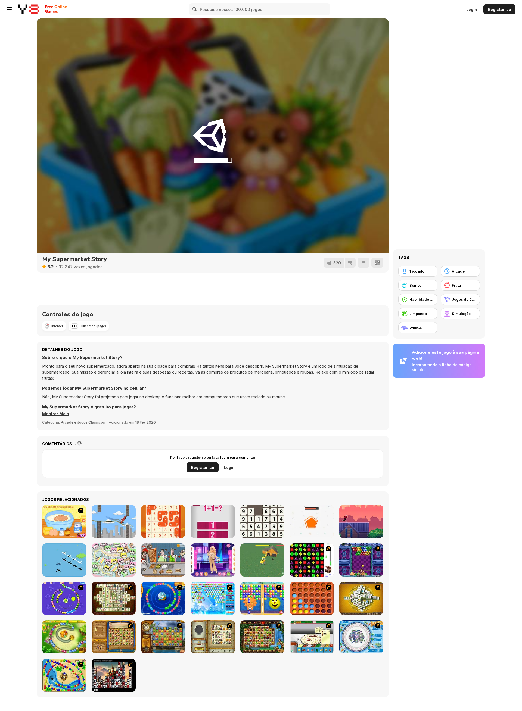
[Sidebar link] (9, 9)
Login (471, 9)
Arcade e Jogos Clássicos (83, 422)
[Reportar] (363, 263)
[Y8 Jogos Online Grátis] (28, 9)
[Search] (195, 9)
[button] (55, 414)
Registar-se (499, 9)
